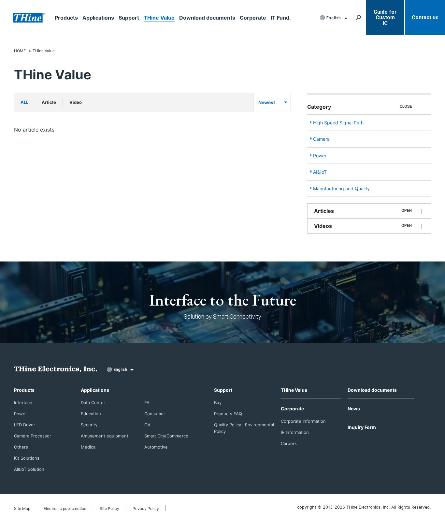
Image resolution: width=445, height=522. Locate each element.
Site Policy (109, 508)
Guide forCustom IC (385, 17)
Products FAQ (228, 413)
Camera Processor (32, 435)
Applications (98, 17)
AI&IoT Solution (29, 469)
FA (147, 402)
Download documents (207, 17)
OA (147, 424)
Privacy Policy (146, 508)
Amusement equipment (104, 435)
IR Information (295, 432)
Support (129, 17)
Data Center (93, 402)
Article (49, 102)
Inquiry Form (362, 427)
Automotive (156, 447)
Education (91, 413)
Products (66, 17)
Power (319, 155)
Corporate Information (303, 421)
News (354, 408)
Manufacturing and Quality (341, 188)
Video (75, 102)
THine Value (159, 17)
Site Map (22, 508)
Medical (88, 447)
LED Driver (24, 424)
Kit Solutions (26, 458)
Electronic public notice (65, 508)
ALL (24, 102)
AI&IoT (320, 172)
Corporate (253, 17)
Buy (218, 402)
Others (21, 447)
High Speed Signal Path (338, 122)
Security (89, 424)
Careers (289, 443)
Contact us (425, 17)
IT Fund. (281, 17)
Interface (23, 402)
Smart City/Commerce (166, 435)
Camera (321, 139)
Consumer (154, 413)
